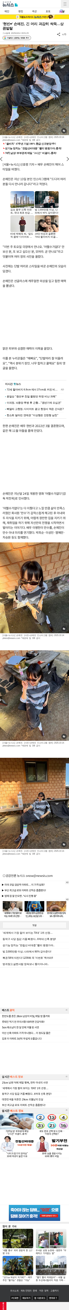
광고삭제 (3, 1306)
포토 (48, 11)
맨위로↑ (53, 1298)
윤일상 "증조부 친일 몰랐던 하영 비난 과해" (32, 396)
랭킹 (20, 11)
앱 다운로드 (39, 1298)
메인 (6, 11)
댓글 (34, 925)
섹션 (34, 11)
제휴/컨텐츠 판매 (29, 1290)
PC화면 (15, 1298)
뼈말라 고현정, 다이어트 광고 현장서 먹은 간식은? (35, 409)
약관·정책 (43, 1290)
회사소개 (14, 1290)
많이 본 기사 (10, 1226)
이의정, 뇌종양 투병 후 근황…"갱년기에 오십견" (34, 402)
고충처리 (55, 1290)
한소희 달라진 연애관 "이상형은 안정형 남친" (32, 415)
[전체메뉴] (65, 4)
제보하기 (26, 1298)
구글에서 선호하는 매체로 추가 (18, 38)
